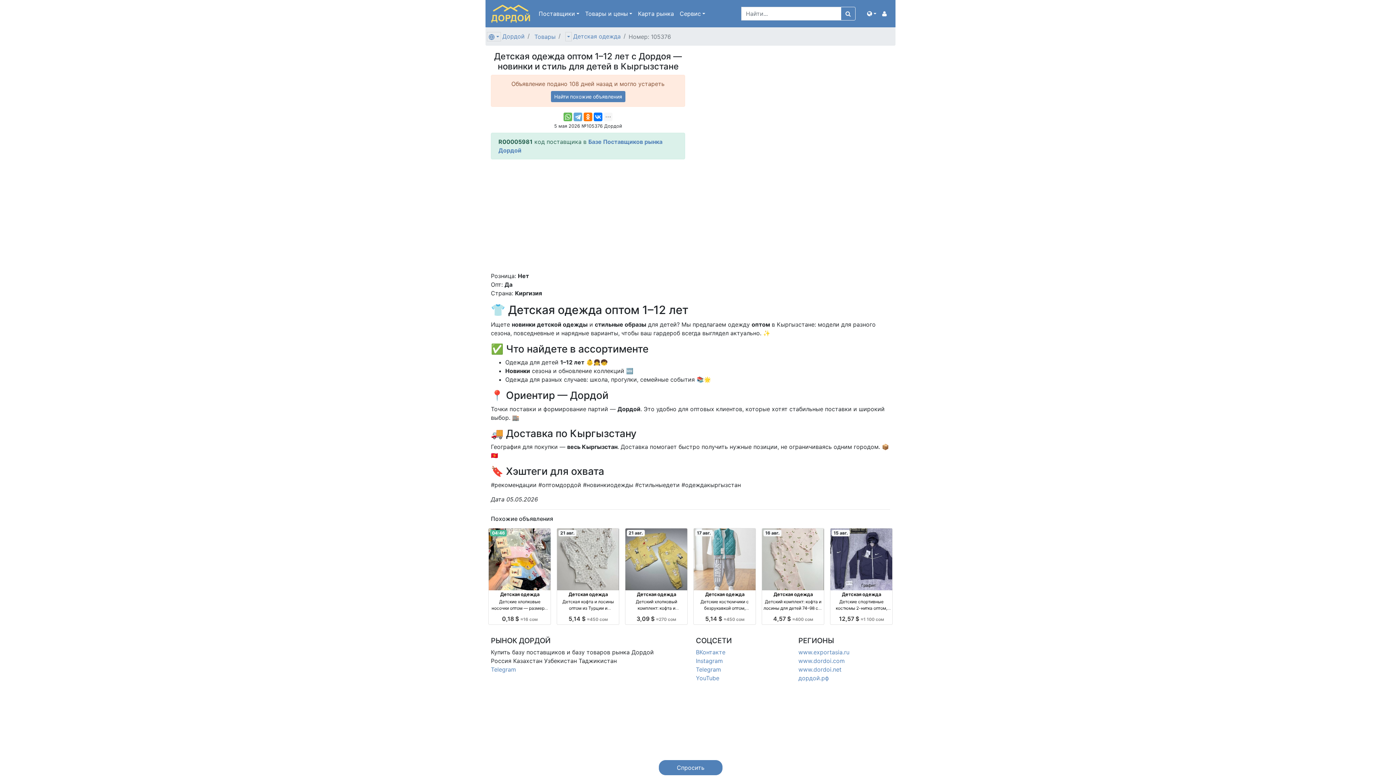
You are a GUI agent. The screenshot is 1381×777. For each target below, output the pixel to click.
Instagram (709, 660)
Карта (656, 13)
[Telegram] (578, 117)
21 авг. (567, 533)
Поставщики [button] (557, 13)
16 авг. (772, 533)
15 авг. (841, 533)
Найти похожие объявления (588, 97)
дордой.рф (813, 678)
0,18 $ (520, 618)
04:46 (498, 533)
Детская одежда (597, 36)
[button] (871, 13)
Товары (545, 36)
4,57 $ (793, 618)
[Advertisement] (588, 215)
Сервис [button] (690, 13)
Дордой (513, 36)
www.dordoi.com (821, 660)
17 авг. (704, 533)
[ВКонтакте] (598, 117)
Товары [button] (606, 13)
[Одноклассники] (588, 117)
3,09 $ (656, 618)
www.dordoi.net (820, 669)
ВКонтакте (710, 652)
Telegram (503, 669)
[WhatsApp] (568, 117)
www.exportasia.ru (823, 652)
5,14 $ (588, 618)
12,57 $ (861, 618)
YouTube (707, 678)
